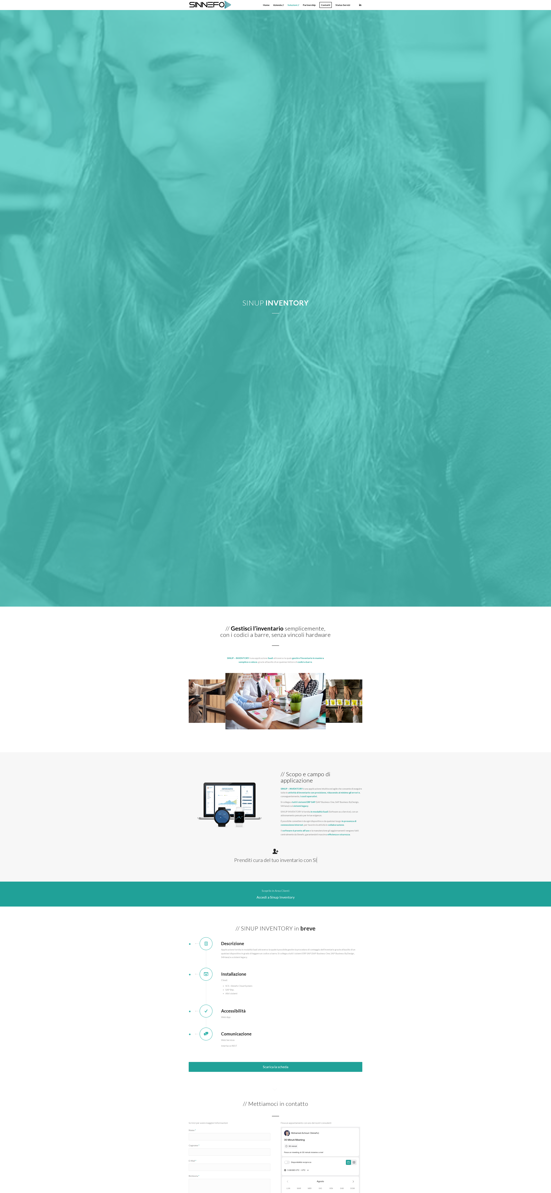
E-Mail (192, 1160)
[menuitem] (266, 5)
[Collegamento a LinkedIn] (360, 5)
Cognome (194, 1145)
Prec (195, 701)
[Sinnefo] (210, 5)
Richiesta (194, 1176)
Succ (356, 701)
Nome (192, 1130)
